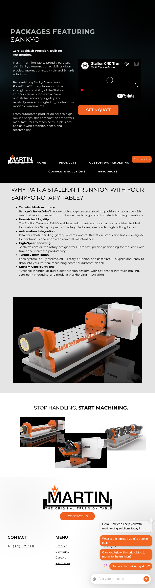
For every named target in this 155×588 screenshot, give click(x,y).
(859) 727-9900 (23, 546)
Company (62, 551)
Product (61, 546)
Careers (61, 557)
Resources (63, 563)
